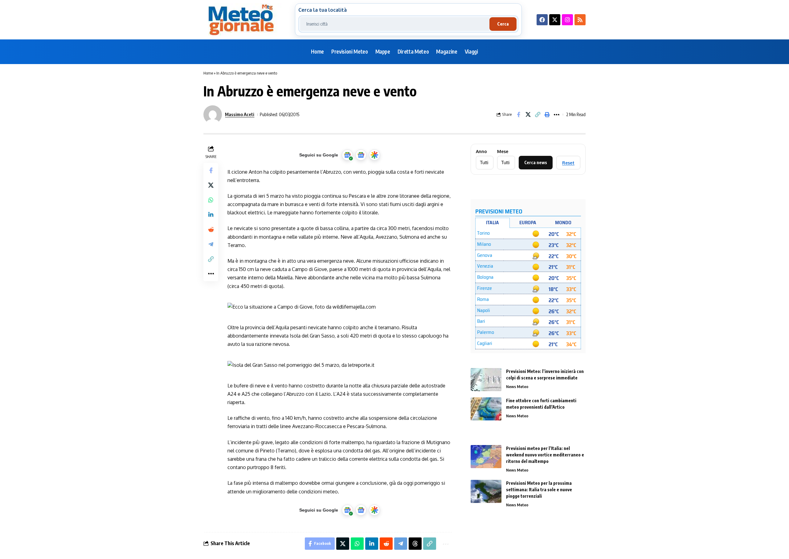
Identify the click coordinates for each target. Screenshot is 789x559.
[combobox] (394, 24)
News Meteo (517, 386)
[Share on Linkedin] (210, 214)
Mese (502, 151)
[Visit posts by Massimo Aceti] (212, 114)
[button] (537, 114)
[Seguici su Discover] (374, 154)
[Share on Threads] (415, 543)
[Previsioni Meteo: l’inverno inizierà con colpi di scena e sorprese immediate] (486, 379)
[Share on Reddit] (210, 229)
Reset (568, 162)
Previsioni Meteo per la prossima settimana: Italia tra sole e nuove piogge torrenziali (539, 489)
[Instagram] (567, 19)
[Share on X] (528, 114)
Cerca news (535, 162)
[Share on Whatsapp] (210, 199)
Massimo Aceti (239, 114)
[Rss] (580, 19)
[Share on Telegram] (210, 244)
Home (208, 73)
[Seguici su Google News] (360, 154)
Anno (481, 151)
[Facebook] (542, 19)
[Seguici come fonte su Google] (347, 154)
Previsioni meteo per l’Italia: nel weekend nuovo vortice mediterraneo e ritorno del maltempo (545, 455)
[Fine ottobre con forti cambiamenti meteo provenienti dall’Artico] (486, 408)
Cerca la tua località (322, 10)
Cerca (503, 23)
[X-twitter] (554, 19)
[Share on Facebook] (518, 114)
